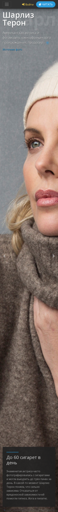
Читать (47, 4)
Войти (29, 4)
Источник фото (12, 49)
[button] (4, 256)
